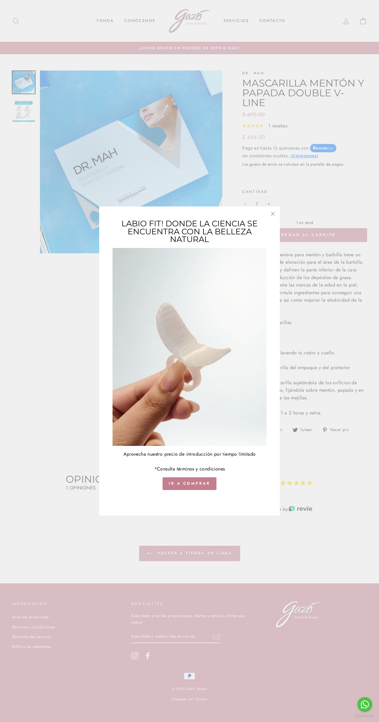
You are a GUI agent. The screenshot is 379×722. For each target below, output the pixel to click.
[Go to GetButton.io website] (364, 716)
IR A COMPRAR (189, 483)
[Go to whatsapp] (364, 704)
